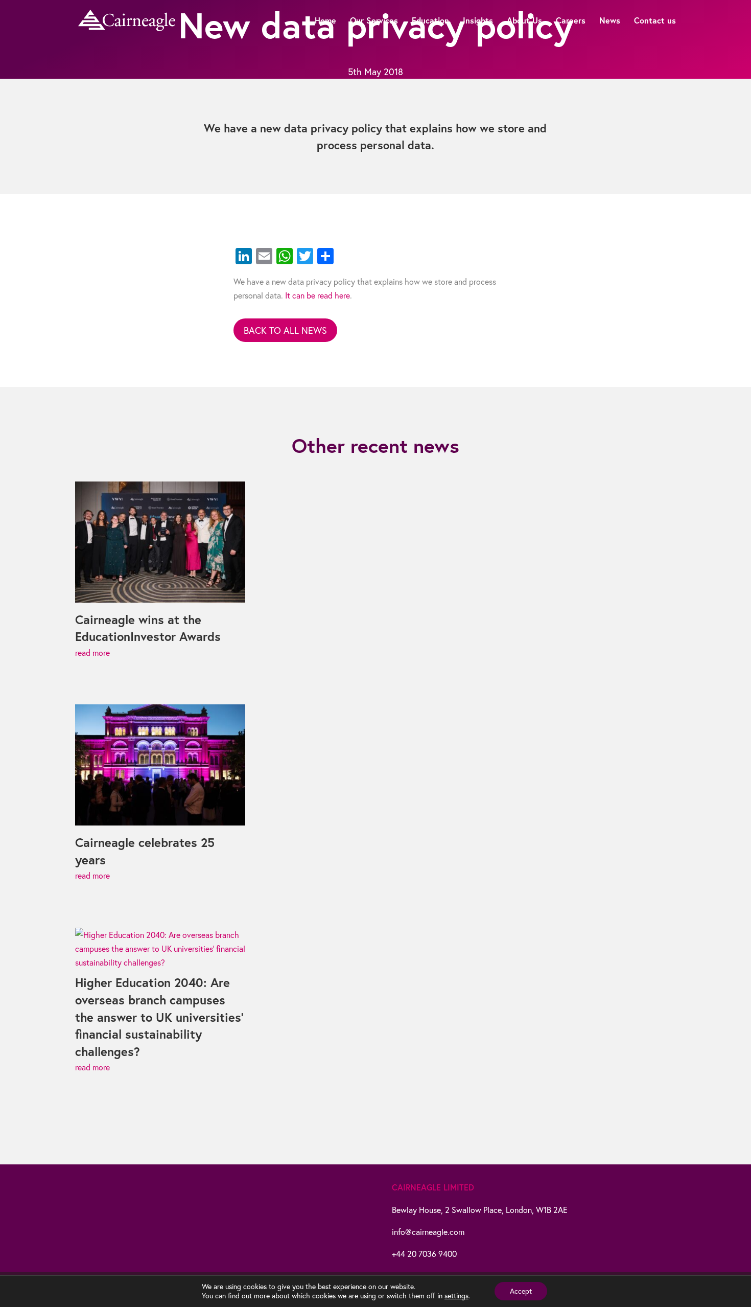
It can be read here (317, 295)
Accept (521, 1291)
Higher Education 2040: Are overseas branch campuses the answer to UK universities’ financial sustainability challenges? (159, 1016)
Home (325, 21)
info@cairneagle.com (428, 1231)
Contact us (655, 21)
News (609, 21)
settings (456, 1295)
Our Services (374, 21)
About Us (524, 21)
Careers (570, 21)
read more (92, 652)
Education (430, 21)
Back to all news (285, 330)
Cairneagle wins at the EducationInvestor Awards (148, 628)
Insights (478, 21)
